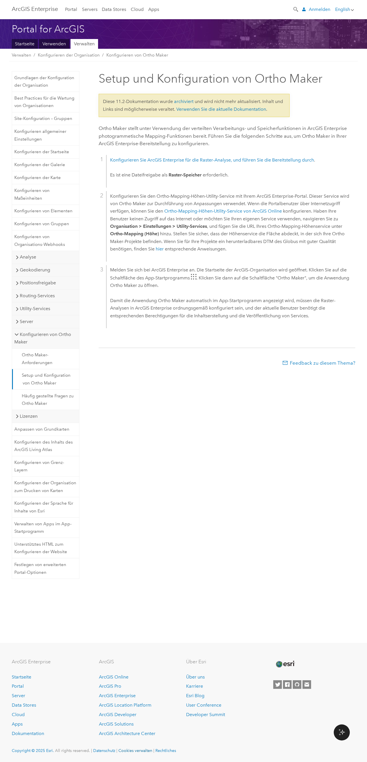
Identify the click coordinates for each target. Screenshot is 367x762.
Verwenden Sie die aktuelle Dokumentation (221, 109)
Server (18, 695)
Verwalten (84, 43)
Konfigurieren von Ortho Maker (137, 55)
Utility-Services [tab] (35, 308)
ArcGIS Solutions (116, 724)
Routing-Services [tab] (37, 295)
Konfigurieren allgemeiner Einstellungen (40, 135)
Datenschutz (104, 750)
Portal (71, 9)
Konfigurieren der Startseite (41, 151)
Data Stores (114, 9)
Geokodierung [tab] (35, 270)
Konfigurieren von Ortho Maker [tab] (42, 338)
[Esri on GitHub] (297, 684)
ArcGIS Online (113, 677)
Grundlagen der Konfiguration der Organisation (44, 81)
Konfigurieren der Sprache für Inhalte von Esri (43, 507)
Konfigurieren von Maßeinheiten (32, 194)
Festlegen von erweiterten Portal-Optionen (40, 568)
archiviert (184, 101)
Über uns (195, 677)
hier (160, 249)
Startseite (24, 43)
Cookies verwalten (135, 750)
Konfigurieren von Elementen (43, 210)
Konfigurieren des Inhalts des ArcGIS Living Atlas (43, 446)
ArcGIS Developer (117, 714)
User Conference (203, 705)
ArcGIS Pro (110, 686)
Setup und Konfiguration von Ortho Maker (46, 379)
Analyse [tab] (28, 257)
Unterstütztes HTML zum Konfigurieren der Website (40, 548)
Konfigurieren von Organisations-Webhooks (39, 240)
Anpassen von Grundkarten (41, 429)
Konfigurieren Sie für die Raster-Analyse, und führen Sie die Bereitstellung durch (212, 160)
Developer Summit (205, 714)
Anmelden (319, 9)
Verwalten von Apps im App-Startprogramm (43, 527)
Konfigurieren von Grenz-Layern (39, 466)
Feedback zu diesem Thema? (322, 363)
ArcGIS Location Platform (125, 705)
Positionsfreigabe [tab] (38, 282)
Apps (153, 9)
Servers (89, 9)
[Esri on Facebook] (287, 684)
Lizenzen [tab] (29, 416)
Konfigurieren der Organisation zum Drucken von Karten (45, 486)
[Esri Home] (285, 664)
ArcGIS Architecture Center (127, 733)
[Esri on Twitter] (277, 684)
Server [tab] (26, 321)
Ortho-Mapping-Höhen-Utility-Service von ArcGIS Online (223, 211)
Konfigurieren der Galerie (39, 164)
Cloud (137, 9)
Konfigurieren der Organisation (69, 55)
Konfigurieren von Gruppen (41, 223)
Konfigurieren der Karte (37, 177)
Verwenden (54, 43)
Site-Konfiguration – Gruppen (43, 118)
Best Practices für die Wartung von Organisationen (44, 102)
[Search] (296, 9)
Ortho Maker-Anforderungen (37, 358)
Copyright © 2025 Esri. (33, 750)
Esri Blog (195, 695)
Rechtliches (165, 750)
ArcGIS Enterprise (35, 8)
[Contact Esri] (306, 684)
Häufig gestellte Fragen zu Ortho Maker (48, 399)
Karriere (194, 686)
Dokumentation (28, 733)
